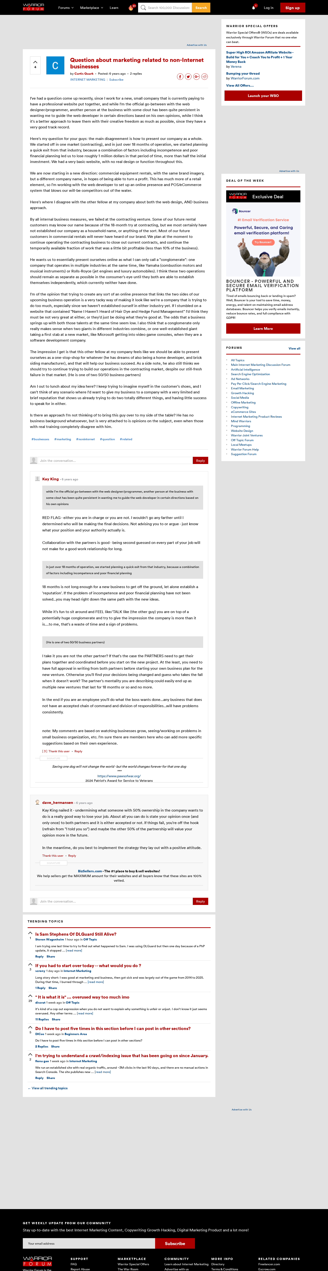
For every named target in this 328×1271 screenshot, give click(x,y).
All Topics (237, 360)
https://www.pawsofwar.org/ (119, 776)
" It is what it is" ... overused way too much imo (82, 997)
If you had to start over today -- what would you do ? (88, 965)
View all (294, 348)
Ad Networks (240, 379)
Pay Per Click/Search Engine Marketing (258, 383)
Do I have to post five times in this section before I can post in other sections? (113, 1028)
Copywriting (240, 407)
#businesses (40, 439)
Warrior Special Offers (133, 1264)
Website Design (242, 430)
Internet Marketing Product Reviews (256, 416)
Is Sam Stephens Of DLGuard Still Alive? (75, 934)
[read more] (74, 950)
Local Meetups (241, 444)
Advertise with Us (197, 45)
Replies (42, 1019)
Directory (218, 1264)
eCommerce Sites (243, 412)
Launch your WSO (263, 95)
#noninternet (85, 439)
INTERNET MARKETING (87, 79)
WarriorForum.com (245, 78)
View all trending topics (47, 1088)
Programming (240, 426)
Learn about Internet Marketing (186, 1264)
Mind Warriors (241, 421)
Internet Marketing (77, 971)
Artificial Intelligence (245, 369)
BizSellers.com (90, 870)
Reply (200, 460)
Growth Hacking (242, 393)
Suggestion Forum (243, 454)
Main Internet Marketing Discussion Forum (260, 364)
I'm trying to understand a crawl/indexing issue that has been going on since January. (121, 1055)
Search (201, 7)
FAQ (74, 1264)
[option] (263, 262)
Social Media (240, 397)
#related (126, 439)
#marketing (62, 439)
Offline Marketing (243, 402)
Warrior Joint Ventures (247, 435)
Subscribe (116, 79)
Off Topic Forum (242, 440)
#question (107, 439)
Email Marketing (242, 388)
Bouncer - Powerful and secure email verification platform (262, 285)
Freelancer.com (269, 1264)
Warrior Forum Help (245, 449)
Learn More (263, 328)
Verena (236, 66)
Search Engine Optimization (250, 374)
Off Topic (90, 939)
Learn (115, 7)
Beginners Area (76, 1034)
